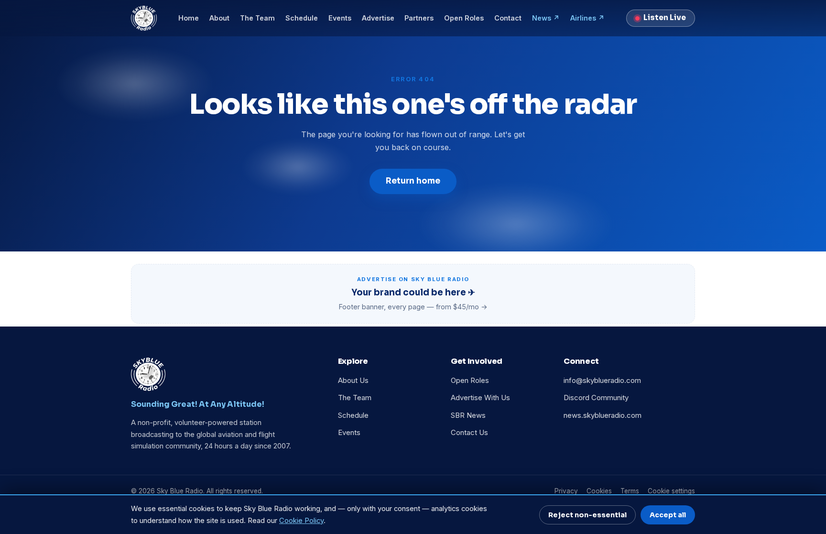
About (219, 18)
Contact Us (469, 432)
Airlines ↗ (587, 18)
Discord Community (596, 397)
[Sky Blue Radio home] (144, 18)
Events (339, 18)
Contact (508, 18)
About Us (353, 380)
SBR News (468, 415)
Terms (629, 491)
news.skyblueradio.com (602, 415)
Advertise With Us (480, 397)
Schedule (301, 18)
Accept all (668, 515)
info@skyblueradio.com (602, 380)
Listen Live (664, 17)
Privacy (566, 491)
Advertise (378, 18)
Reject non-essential (587, 515)
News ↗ (546, 18)
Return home (413, 181)
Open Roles (464, 18)
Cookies (599, 491)
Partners (419, 18)
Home (188, 18)
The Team (257, 18)
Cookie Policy (301, 520)
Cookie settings (671, 491)
